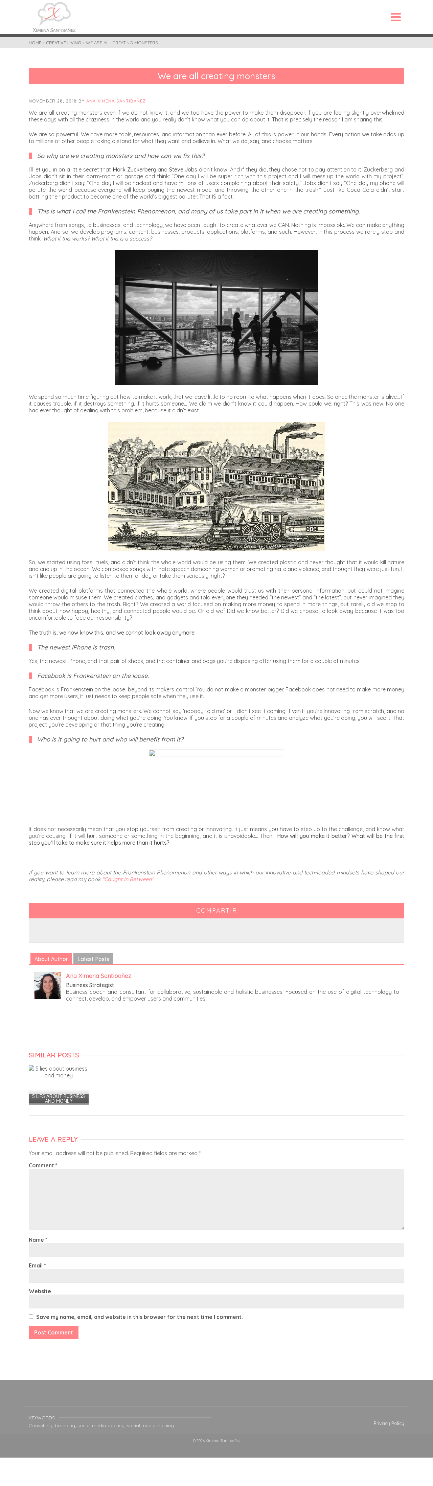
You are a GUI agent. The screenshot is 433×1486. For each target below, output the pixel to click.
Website (40, 1291)
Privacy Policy (389, 1423)
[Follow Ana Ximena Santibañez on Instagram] (104, 1011)
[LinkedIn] (249, 1397)
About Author (51, 959)
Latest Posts (93, 959)
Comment (43, 1165)
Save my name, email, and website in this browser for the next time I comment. (139, 1316)
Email (37, 1265)
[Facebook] (184, 1397)
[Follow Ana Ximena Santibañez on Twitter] (88, 1011)
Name (38, 1239)
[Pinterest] (232, 1397)
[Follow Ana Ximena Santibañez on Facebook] (73, 1011)
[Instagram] (216, 1397)
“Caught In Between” (127, 879)
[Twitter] (200, 1397)
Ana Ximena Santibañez (116, 101)
